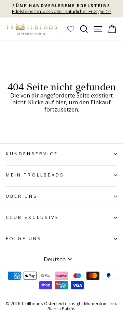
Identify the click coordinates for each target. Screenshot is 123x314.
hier (60, 102)
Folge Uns (24, 238)
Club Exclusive (32, 217)
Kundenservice (32, 154)
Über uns (22, 196)
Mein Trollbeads (35, 175)
